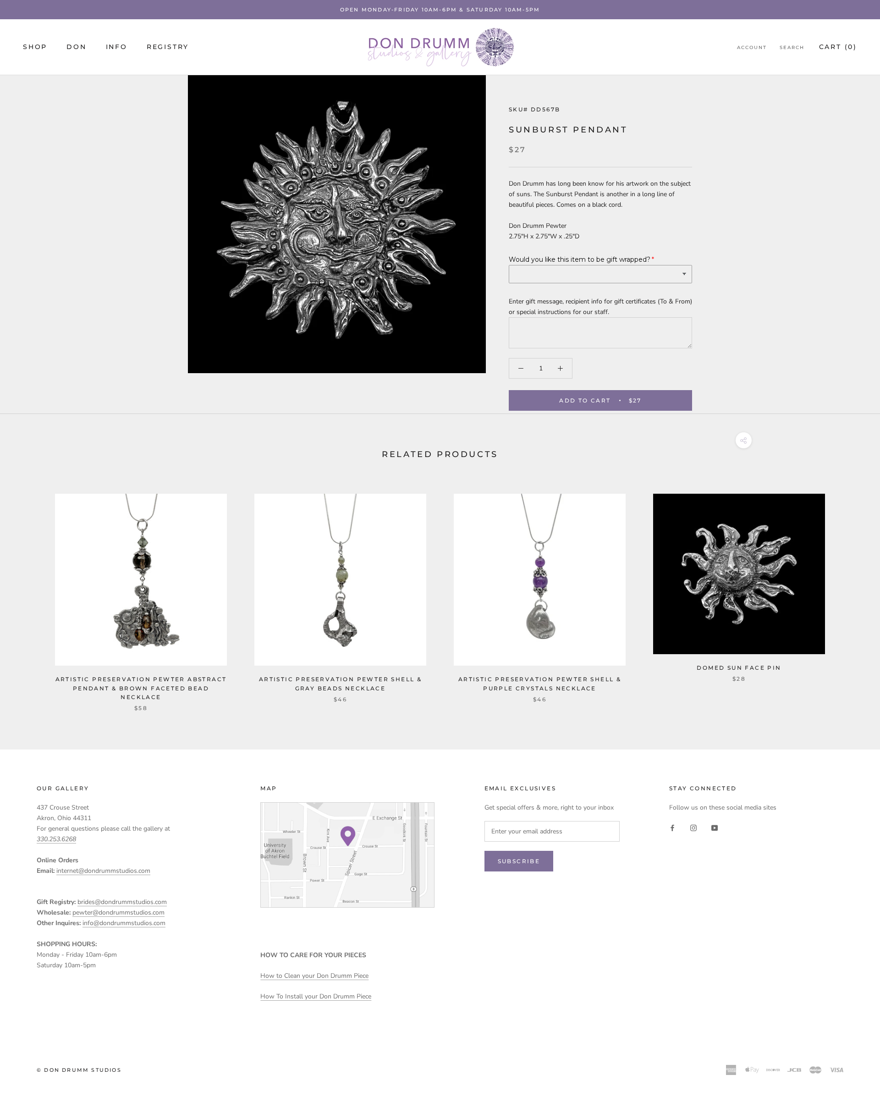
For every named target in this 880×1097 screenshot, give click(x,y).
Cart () (838, 47)
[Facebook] (672, 827)
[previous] (28, 593)
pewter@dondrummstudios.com (118, 912)
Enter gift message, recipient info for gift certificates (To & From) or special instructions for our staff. (600, 306)
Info (116, 47)
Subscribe (519, 861)
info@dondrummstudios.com (123, 923)
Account (752, 48)
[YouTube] (714, 827)
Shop (35, 47)
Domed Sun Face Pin (739, 667)
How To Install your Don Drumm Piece (315, 996)
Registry (168, 47)
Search (792, 48)
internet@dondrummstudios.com (103, 870)
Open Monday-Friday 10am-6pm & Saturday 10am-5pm (440, 9)
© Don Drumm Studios (79, 1070)
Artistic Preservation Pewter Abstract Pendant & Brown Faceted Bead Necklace (141, 688)
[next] (851, 593)
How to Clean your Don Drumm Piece (314, 975)
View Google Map (347, 855)
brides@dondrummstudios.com (122, 902)
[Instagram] (693, 827)
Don (76, 47)
